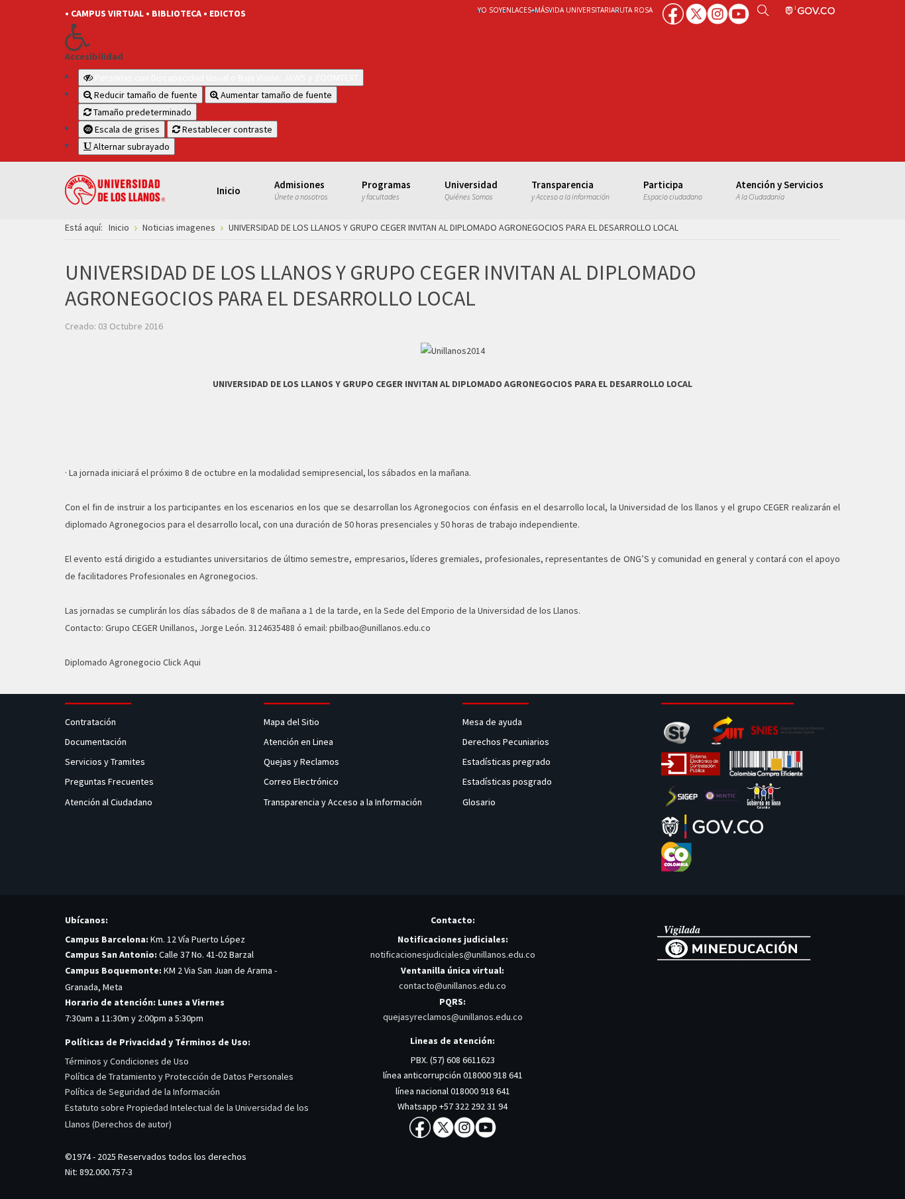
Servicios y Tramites (106, 762)
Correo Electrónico (303, 781)
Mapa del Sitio (292, 722)
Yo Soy (490, 10)
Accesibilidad (94, 56)
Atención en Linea (298, 742)
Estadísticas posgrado (507, 781)
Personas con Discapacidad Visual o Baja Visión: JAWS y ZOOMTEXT (226, 78)
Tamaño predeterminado (141, 112)
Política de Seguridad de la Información (142, 1092)
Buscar (763, 10)
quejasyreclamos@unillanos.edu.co (453, 1017)
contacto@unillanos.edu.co (452, 986)
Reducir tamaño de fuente (144, 95)
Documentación (96, 742)
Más (542, 10)
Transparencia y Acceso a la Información (343, 802)
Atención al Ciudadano (108, 802)
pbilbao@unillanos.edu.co (380, 628)
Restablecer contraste (226, 129)
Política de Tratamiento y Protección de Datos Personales (179, 1076)
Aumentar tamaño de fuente (275, 95)
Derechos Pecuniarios (505, 742)
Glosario (480, 802)
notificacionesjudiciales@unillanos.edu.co (452, 954)
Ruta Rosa (634, 10)
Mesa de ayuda (492, 722)
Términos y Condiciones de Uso (127, 1061)
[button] (249, 37)
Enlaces (516, 10)
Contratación (91, 722)
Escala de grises (126, 129)
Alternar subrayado (130, 146)
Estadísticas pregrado (506, 762)
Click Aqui (182, 662)
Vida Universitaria (582, 10)
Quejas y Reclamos (302, 762)
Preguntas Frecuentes (109, 781)
